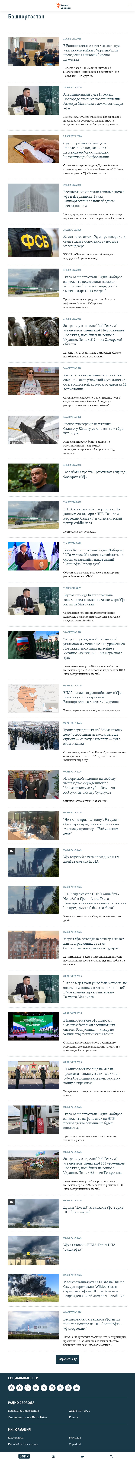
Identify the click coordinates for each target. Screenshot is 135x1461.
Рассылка (75, 1437)
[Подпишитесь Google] (11, 1387)
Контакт (74, 1417)
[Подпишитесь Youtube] (36, 1387)
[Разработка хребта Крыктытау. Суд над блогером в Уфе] (33, 478)
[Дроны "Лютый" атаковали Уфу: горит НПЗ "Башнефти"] (33, 1213)
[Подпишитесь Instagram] (52, 1387)
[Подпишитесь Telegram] (44, 1387)
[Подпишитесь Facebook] (19, 1387)
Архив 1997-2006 (79, 1411)
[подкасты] (53, 1456)
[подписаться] (76, 1387)
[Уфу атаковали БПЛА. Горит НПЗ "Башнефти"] (33, 1250)
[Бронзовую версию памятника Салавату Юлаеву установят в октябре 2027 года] (33, 430)
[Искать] (111, 1456)
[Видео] (82, 1456)
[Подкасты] (68, 1387)
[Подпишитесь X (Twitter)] (27, 1387)
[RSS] (60, 1387)
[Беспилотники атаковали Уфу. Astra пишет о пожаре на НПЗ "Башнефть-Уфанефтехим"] (33, 1325)
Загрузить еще (67, 1359)
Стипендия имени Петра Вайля (28, 1417)
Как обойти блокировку (23, 1444)
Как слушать (16, 1437)
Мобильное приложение (23, 1411)
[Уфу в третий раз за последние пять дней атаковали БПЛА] (33, 862)
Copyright (75, 1444)
